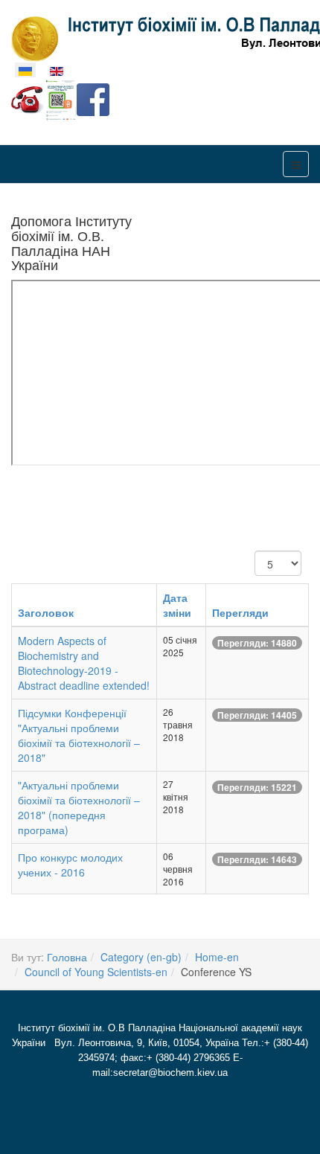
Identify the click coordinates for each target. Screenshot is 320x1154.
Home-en (217, 956)
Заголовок (46, 612)
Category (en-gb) (141, 956)
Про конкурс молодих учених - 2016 (70, 864)
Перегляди (240, 612)
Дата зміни (177, 605)
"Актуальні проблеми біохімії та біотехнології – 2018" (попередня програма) (79, 807)
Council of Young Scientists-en (96, 971)
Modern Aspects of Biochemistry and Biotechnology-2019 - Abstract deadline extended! (84, 663)
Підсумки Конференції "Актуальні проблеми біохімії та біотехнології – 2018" (79, 735)
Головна (67, 956)
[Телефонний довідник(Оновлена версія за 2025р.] (27, 98)
